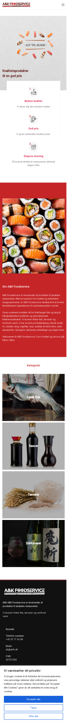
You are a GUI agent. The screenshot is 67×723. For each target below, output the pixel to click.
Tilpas (33, 707)
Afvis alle (33, 716)
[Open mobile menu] (63, 5)
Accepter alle (33, 699)
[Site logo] (16, 4)
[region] (33, 694)
